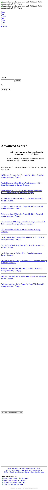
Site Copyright (37, 470)
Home (3, 12)
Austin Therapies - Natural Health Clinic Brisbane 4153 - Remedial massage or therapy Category (21, 184)
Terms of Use (19, 470)
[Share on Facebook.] (9, 478)
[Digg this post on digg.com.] (12, 484)
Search (3, 16)
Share (3, 22)
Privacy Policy (27, 470)
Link (23, 468)
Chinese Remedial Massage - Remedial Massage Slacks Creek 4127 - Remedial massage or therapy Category (23, 223)
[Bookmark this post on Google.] (13, 480)
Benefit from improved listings (19, 472)
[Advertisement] (24, 51)
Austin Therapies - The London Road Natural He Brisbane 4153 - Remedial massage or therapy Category (21, 192)
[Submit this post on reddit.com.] (13, 482)
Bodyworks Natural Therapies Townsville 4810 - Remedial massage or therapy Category (22, 207)
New (2, 14)
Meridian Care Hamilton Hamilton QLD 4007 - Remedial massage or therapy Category (21, 270)
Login (3, 20)
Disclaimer (11, 470)
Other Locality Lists (37, 472)
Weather (4, 26)
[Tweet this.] (23, 478)
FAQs (6, 472)
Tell (26, 468)
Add (2, 18)
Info (2, 24)
